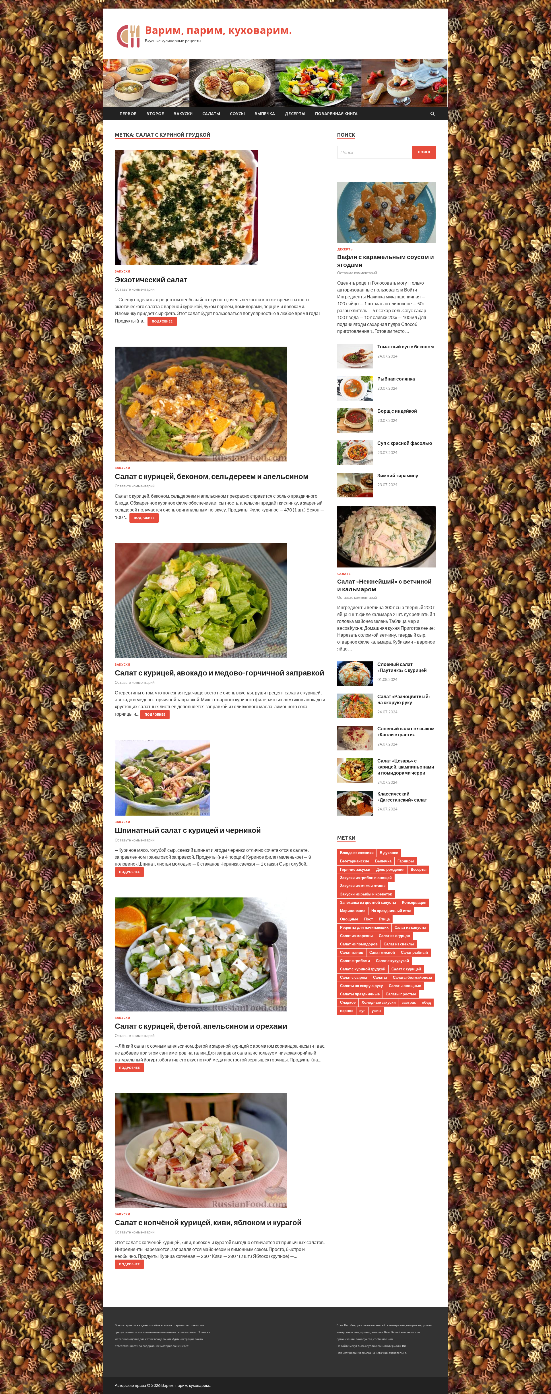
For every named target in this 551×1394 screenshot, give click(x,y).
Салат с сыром (353, 977)
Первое (128, 113)
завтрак (409, 1002)
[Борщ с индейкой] (355, 431)
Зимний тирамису (397, 475)
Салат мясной (382, 952)
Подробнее (162, 321)
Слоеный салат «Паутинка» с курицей (402, 667)
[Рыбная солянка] (355, 398)
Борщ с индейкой (397, 411)
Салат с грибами (355, 960)
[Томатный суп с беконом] (355, 366)
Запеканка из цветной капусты (368, 902)
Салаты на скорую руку (361, 985)
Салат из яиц (351, 952)
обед (426, 1002)
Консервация (414, 902)
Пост (368, 919)
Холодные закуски (379, 1002)
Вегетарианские (354, 861)
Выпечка (265, 113)
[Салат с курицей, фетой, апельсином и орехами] (220, 956)
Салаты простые (401, 994)
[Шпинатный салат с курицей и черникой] (220, 780)
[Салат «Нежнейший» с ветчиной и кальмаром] (386, 568)
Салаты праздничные (360, 994)
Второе (155, 113)
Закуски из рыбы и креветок (366, 894)
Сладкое (348, 1002)
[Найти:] (386, 152)
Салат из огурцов (394, 935)
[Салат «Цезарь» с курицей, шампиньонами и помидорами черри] (355, 780)
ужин (376, 1010)
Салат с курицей (406, 969)
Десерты (295, 113)
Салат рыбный (414, 952)
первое (346, 1010)
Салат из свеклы (399, 944)
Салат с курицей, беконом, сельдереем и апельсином (212, 476)
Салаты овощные (405, 985)
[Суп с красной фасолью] (355, 463)
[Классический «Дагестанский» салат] (355, 813)
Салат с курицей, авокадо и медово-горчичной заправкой (219, 672)
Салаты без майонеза (412, 977)
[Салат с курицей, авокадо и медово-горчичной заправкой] (220, 603)
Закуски (183, 113)
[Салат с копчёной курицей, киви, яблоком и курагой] (220, 1152)
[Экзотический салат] (220, 210)
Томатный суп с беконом (405, 346)
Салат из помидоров (359, 944)
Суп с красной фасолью (404, 443)
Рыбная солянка (396, 378)
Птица (384, 919)
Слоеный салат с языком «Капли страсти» (405, 731)
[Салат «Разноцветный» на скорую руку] (355, 716)
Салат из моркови (356, 935)
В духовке (389, 852)
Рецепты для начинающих (364, 927)
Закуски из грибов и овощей (366, 877)
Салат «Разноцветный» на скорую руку (404, 699)
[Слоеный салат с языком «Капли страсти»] (355, 748)
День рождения (390, 869)
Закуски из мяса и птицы (362, 885)
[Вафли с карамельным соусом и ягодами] (386, 244)
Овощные (349, 919)
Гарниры (405, 861)
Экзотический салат (151, 279)
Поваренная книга (336, 113)
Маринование (352, 910)
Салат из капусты (410, 927)
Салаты (211, 113)
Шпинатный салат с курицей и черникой (188, 830)
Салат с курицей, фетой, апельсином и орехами (201, 1025)
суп (362, 1010)
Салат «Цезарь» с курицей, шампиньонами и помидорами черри (405, 766)
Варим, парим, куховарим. (218, 30)
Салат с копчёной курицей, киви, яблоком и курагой (208, 1222)
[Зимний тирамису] (355, 495)
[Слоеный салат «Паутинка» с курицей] (355, 684)
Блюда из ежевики (357, 852)
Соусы (237, 113)
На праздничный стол (391, 910)
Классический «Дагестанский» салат (402, 796)
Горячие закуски (355, 869)
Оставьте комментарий (134, 289)
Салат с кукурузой (392, 960)
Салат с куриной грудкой (362, 969)
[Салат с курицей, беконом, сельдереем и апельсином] (220, 406)
